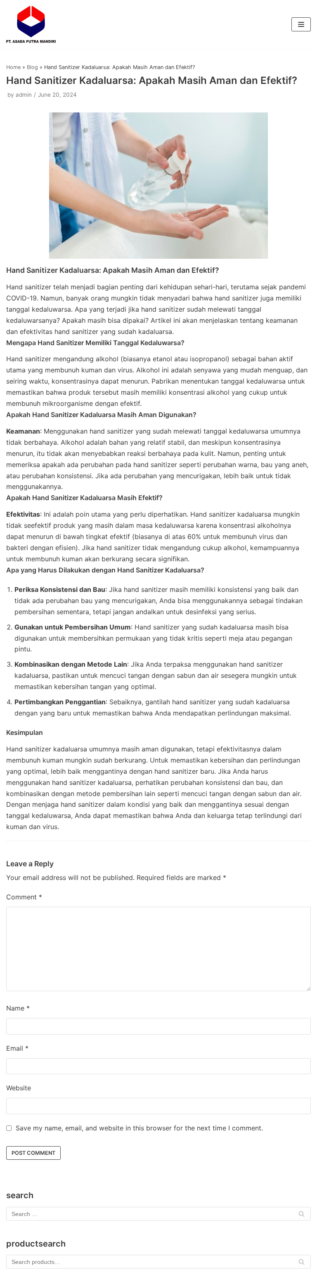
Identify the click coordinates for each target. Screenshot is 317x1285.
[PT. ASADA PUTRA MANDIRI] (31, 24)
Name (18, 1008)
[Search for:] (158, 1213)
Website (18, 1088)
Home (13, 67)
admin (24, 94)
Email (17, 1048)
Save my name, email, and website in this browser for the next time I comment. (139, 1128)
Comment (24, 897)
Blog (32, 67)
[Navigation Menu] (301, 24)
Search (301, 1263)
